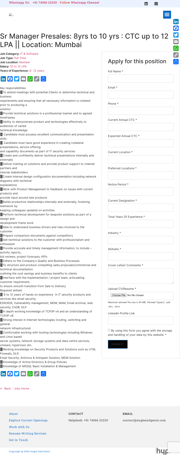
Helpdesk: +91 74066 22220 (88, 420)
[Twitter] (176, 35)
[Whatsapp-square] (156, 3)
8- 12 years (36, 70)
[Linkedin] (146, 3)
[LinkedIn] (176, 21)
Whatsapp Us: (19, 2)
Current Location (120, 152)
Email (112, 87)
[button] (167, 15)
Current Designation (122, 200)
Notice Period (118, 184)
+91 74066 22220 (45, 2)
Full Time (20, 58)
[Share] (176, 61)
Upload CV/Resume (122, 288)
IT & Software (29, 53)
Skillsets (114, 249)
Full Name (115, 71)
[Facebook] (176, 28)
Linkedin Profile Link (121, 313)
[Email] (176, 41)
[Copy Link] (176, 55)
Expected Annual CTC (124, 136)
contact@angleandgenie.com (144, 420)
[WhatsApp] (176, 48)
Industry (114, 232)
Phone (113, 103)
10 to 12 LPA (18, 66)
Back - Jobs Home (16, 388)
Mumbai (24, 62)
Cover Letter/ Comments (125, 265)
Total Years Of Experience (126, 216)
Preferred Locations (122, 168)
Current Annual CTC (122, 119)
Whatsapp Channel (85, 2)
